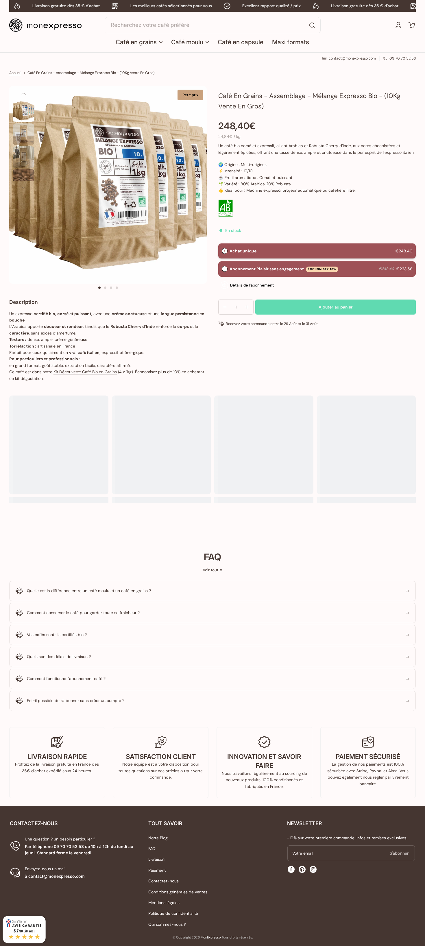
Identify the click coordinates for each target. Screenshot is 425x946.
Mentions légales (164, 902)
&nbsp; (225, 240)
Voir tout (210, 569)
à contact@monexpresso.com (55, 876)
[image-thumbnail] (23, 111)
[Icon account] (398, 25)
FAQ (152, 848)
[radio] (225, 251)
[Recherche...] (312, 25)
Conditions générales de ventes (177, 892)
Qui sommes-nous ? (167, 924)
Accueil (15, 73)
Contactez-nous (163, 881)
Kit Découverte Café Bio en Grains (85, 371)
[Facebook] (291, 869)
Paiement (157, 870)
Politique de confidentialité (173, 913)
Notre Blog (158, 837)
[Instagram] (313, 869)
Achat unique (243, 251)
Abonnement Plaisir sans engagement (283, 268)
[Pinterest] (302, 869)
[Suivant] (23, 188)
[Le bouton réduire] (212, 591)
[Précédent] (23, 94)
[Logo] (45, 25)
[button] (412, 25)
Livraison (156, 859)
